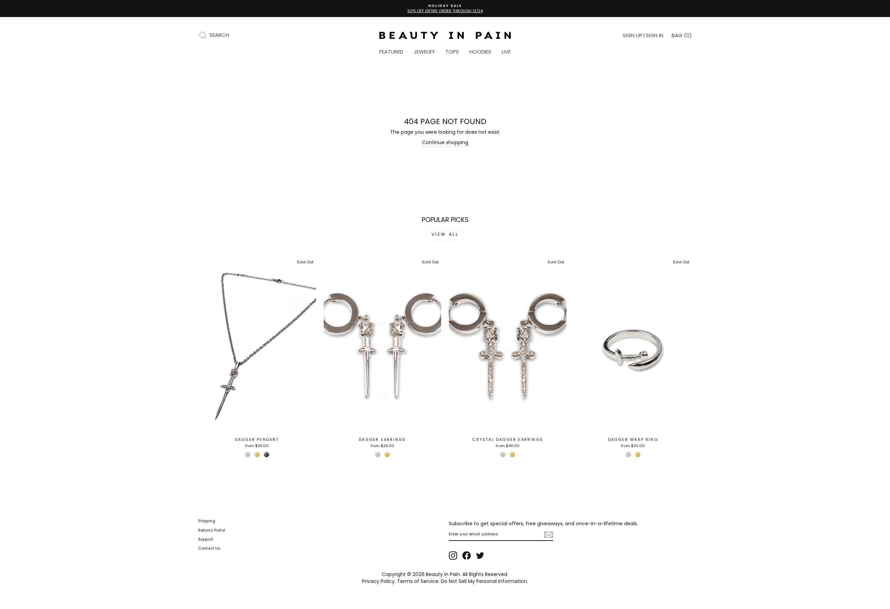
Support (205, 539)
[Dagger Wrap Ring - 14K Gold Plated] (637, 454)
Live (506, 51)
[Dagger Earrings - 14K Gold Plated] (387, 454)
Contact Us (209, 548)
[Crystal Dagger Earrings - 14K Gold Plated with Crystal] (512, 454)
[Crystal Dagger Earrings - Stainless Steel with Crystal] (503, 454)
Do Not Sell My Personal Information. (484, 581)
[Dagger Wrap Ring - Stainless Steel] (628, 454)
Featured (391, 51)
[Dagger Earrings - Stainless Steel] (377, 454)
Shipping (206, 521)
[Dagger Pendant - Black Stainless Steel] (266, 454)
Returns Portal (211, 530)
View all (445, 234)
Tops (452, 51)
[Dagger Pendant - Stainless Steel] (247, 454)
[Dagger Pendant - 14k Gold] (257, 454)
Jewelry (424, 51)
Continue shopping (445, 142)
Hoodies (480, 51)
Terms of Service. (418, 581)
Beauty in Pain (443, 574)
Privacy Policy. (379, 581)
